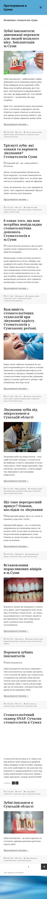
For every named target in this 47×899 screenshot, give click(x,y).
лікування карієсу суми (21, 399)
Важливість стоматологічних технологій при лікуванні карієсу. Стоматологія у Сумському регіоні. (20, 318)
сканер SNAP (30, 792)
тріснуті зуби (14, 212)
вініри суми (38, 639)
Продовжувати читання (16, 124)
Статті (19, 132)
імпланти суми (9, 706)
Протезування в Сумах (15, 7)
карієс (10, 399)
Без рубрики (21, 489)
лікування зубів (31, 207)
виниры (30, 639)
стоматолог (19, 706)
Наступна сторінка (44, 867)
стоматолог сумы (32, 134)
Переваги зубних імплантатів (18, 654)
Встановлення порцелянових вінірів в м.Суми (22, 569)
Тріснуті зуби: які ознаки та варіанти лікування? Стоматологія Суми (20, 151)
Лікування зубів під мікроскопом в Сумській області (20, 413)
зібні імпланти (31, 704)
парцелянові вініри (11, 641)
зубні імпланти (20, 134)
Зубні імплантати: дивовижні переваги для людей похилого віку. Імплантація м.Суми (21, 38)
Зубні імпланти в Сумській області (18, 804)
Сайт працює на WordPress (14, 873)
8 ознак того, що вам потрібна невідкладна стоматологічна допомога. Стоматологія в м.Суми (23, 230)
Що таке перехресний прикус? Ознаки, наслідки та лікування (23, 506)
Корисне (20, 296)
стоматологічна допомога (13, 301)
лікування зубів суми (24, 491)
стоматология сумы (11, 137)
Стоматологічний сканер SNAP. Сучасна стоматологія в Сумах (22, 718)
